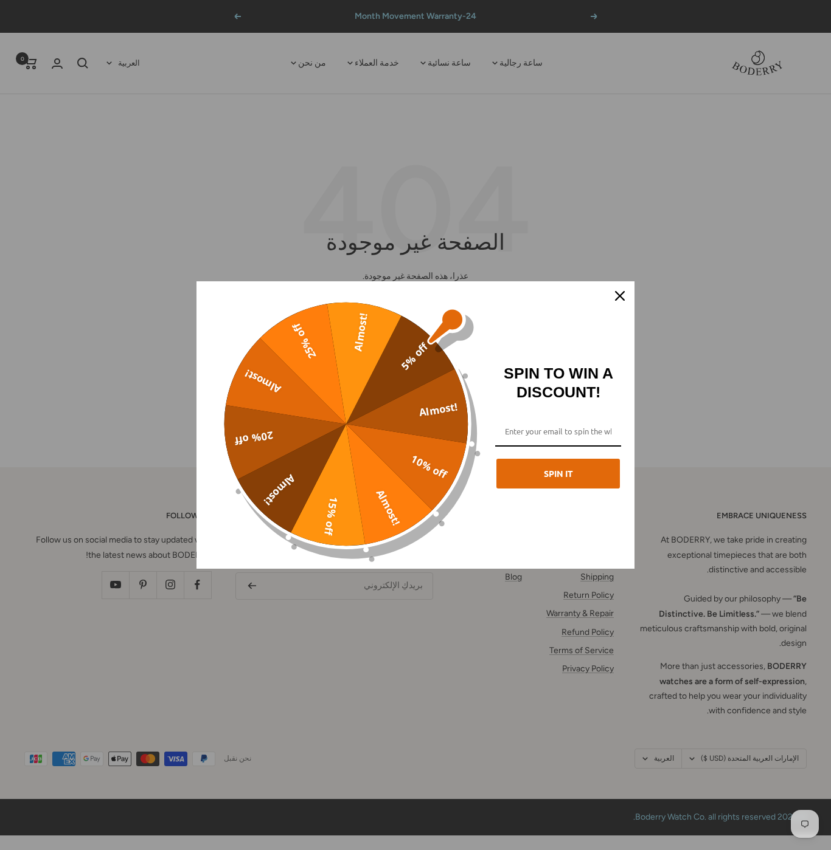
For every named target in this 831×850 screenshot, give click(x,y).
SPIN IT (558, 473)
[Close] (620, 295)
